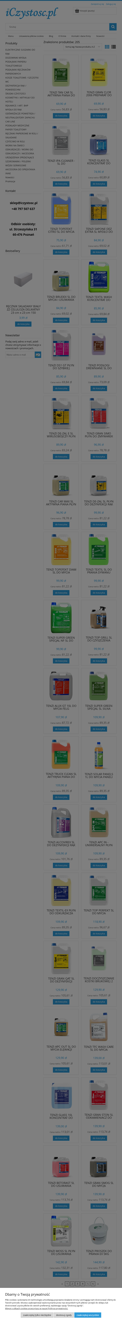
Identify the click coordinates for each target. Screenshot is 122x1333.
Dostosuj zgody (64, 1315)
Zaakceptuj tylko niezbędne (37, 1315)
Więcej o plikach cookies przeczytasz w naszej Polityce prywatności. (36, 1308)
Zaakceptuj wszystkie (88, 1315)
